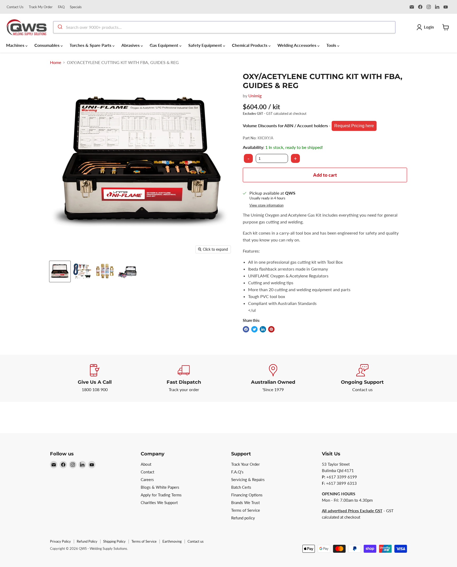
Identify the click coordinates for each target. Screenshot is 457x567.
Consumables (47, 45)
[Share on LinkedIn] (263, 329)
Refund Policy (87, 541)
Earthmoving (172, 541)
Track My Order (41, 7)
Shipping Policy (114, 541)
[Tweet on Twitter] (254, 329)
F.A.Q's (237, 471)
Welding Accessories (297, 45)
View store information (266, 205)
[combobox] (224, 27)
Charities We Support (159, 502)
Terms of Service (245, 510)
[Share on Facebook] (246, 329)
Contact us (196, 541)
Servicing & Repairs (248, 479)
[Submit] (59, 27)
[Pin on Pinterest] (271, 329)
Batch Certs (241, 487)
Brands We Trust (245, 502)
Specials (76, 7)
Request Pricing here (354, 126)
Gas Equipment (164, 45)
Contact (147, 471)
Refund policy (243, 517)
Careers (147, 479)
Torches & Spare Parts (91, 45)
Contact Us (15, 7)
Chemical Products (250, 45)
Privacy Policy (60, 541)
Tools (331, 45)
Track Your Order (245, 464)
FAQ (61, 7)
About (146, 464)
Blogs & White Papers (160, 487)
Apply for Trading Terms (161, 494)
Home (55, 62)
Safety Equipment (205, 45)
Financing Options (247, 494)
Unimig (255, 95)
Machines (15, 45)
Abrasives (131, 45)
